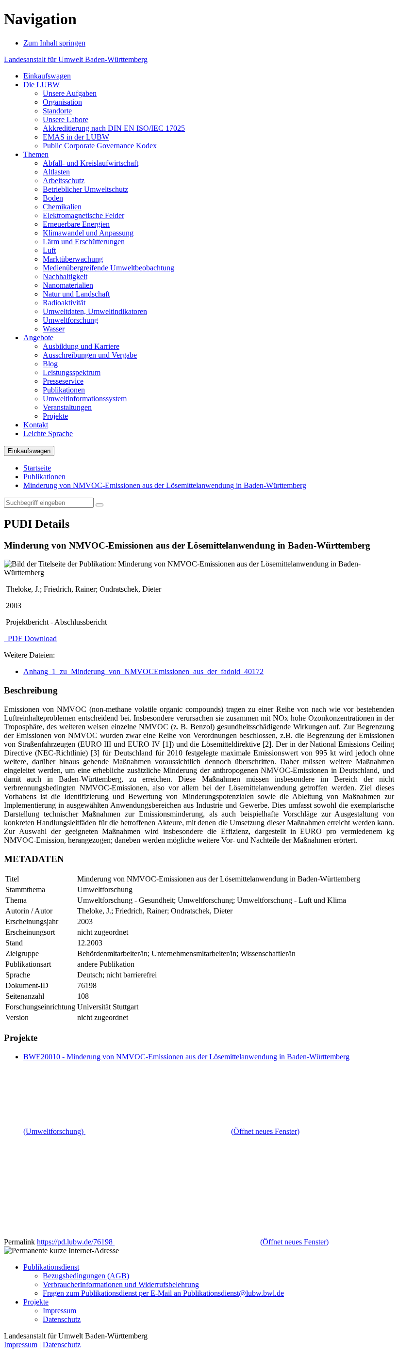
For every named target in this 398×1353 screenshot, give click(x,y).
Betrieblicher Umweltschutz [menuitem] (85, 189)
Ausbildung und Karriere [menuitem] (81, 346)
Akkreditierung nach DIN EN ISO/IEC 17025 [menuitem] (114, 128)
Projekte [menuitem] (55, 416)
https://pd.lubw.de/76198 (183, 1242)
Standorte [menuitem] (57, 111)
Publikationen (44, 476)
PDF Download (31, 638)
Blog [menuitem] (50, 364)
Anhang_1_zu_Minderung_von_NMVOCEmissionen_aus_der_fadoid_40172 (143, 671)
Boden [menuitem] (53, 198)
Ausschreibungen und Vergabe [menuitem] (90, 355)
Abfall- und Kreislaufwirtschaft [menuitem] (90, 163)
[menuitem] (47, 76)
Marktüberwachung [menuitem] (73, 259)
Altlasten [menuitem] (56, 172)
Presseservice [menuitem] (63, 381)
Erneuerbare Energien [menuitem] (76, 224)
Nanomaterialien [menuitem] (68, 285)
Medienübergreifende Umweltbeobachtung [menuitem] (108, 268)
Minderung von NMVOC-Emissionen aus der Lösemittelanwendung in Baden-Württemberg (164, 485)
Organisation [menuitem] (62, 102)
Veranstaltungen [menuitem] (67, 407)
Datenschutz (62, 1319)
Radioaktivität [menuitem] (64, 303)
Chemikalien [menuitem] (62, 207)
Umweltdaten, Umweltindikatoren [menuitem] (95, 311)
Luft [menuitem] (49, 250)
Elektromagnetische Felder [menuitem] (83, 215)
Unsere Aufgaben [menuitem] (70, 93)
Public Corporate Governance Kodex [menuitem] (100, 146)
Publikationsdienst (51, 1267)
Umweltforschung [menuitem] (70, 320)
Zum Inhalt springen (54, 43)
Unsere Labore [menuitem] (65, 119)
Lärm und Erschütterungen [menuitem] (84, 241)
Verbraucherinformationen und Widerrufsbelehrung (121, 1284)
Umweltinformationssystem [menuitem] (85, 398)
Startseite (37, 468)
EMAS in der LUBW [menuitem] (76, 137)
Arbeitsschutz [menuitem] (63, 180)
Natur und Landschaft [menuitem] (76, 294)
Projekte (36, 1302)
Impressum (59, 1310)
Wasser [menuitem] (54, 329)
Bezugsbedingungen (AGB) (86, 1276)
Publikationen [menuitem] (64, 390)
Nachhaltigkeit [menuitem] (65, 276)
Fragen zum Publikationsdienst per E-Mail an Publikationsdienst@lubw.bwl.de (163, 1293)
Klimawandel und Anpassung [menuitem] (88, 233)
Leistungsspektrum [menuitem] (71, 372)
